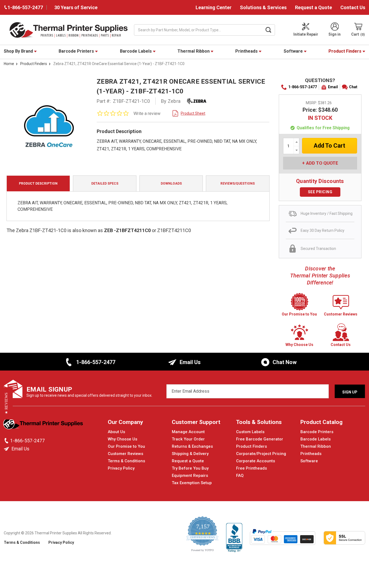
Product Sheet (193, 113)
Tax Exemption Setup (192, 482)
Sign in (334, 34)
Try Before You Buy (190, 468)
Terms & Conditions (126, 461)
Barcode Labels (136, 51)
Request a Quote (313, 7)
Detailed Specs (104, 183)
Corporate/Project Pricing (261, 453)
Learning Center (214, 7)
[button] (6, 403)
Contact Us (352, 7)
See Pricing (320, 192)
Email (333, 87)
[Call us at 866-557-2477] (7, 440)
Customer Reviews (125, 453)
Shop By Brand (19, 51)
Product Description (38, 183)
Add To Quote (322, 163)
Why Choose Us (122, 439)
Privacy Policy (121, 468)
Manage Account (188, 431)
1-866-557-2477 (302, 87)
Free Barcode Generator (259, 439)
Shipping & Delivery (190, 453)
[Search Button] (268, 30)
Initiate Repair (305, 34)
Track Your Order (188, 439)
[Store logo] (43, 425)
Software (294, 51)
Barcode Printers (77, 51)
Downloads (171, 183)
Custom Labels (250, 431)
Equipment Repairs (190, 475)
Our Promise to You (126, 446)
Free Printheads (251, 468)
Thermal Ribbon (194, 51)
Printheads (247, 51)
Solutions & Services (263, 7)
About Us (116, 431)
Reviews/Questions (237, 183)
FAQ (240, 475)
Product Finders (345, 51)
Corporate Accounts (255, 461)
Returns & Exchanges (192, 446)
